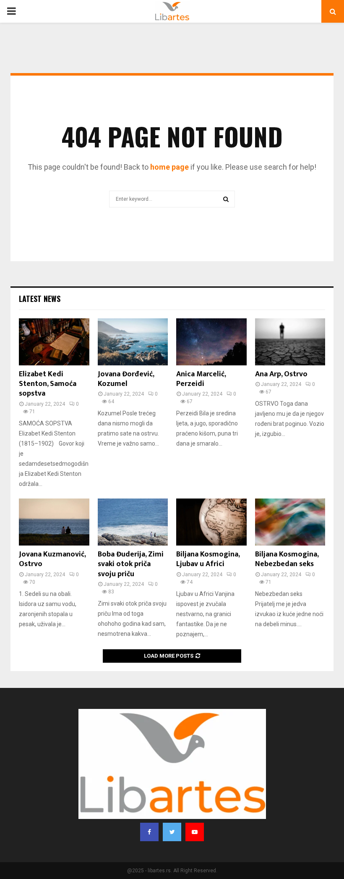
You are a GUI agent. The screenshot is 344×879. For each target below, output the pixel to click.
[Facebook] (149, 832)
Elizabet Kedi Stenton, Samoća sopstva (47, 384)
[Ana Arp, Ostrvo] (290, 341)
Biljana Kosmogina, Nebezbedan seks (286, 559)
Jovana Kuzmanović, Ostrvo (52, 559)
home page (169, 167)
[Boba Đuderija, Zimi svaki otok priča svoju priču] (133, 522)
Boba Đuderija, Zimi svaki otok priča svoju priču (131, 564)
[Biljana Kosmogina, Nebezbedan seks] (290, 522)
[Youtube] (194, 832)
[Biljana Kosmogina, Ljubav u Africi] (211, 522)
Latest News (39, 298)
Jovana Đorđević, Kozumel (126, 379)
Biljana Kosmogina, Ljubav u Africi (208, 559)
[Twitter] (172, 832)
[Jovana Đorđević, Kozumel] (133, 341)
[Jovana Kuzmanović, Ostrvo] (54, 522)
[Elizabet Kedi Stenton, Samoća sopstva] (54, 341)
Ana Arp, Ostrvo (281, 374)
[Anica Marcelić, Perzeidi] (211, 341)
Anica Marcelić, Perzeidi (201, 379)
